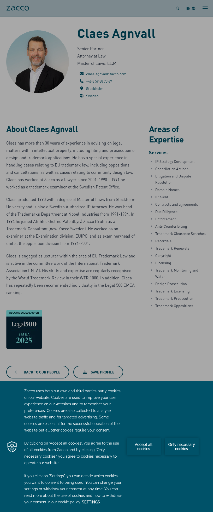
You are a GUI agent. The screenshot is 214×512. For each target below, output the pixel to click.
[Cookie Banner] (107, 446)
